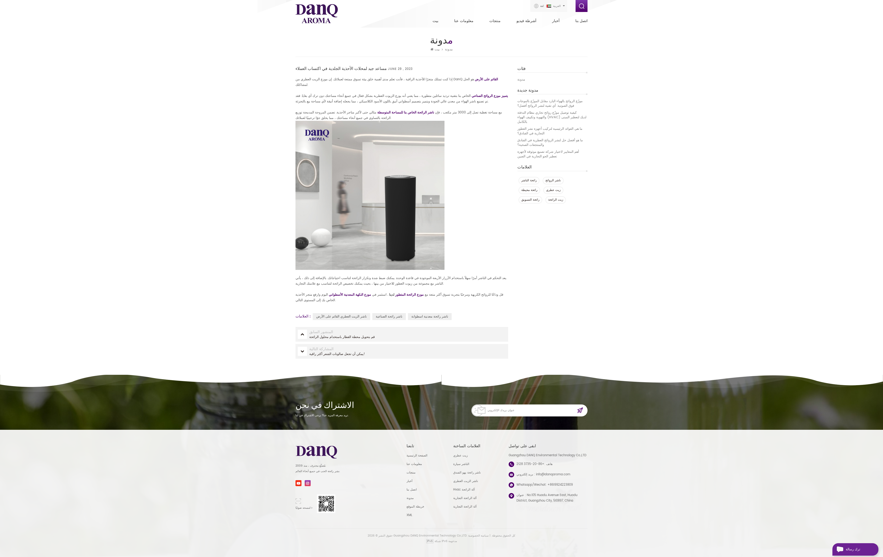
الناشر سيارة (461, 464)
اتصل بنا (581, 21)
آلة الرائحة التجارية (465, 498)
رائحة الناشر (529, 180)
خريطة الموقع (415, 506)
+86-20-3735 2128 (530, 464)
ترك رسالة (853, 549)
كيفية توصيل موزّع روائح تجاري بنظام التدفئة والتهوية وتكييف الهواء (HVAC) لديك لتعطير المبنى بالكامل (551, 117)
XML (409, 515)
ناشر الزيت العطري (465, 481)
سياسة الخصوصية (478, 536)
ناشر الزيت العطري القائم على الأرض (341, 316)
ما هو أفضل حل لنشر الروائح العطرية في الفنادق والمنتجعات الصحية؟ (550, 142)
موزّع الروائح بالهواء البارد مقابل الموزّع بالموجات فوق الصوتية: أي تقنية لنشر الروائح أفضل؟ (550, 103)
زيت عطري (553, 190)
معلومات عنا (463, 21)
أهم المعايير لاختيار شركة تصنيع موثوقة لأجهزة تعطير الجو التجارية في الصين (548, 154)
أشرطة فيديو (526, 21)
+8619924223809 (560, 484)
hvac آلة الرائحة (464, 489)
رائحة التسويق (530, 199)
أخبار (555, 21)
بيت (435, 21)
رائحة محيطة (529, 190)
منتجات (495, 21)
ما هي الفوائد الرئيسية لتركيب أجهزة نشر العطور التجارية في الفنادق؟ (549, 131)
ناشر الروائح (553, 180)
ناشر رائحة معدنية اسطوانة (429, 316)
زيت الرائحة (555, 199)
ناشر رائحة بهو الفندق (467, 472)
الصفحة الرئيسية (417, 455)
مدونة (521, 79)
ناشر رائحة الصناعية (389, 316)
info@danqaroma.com (553, 474)
